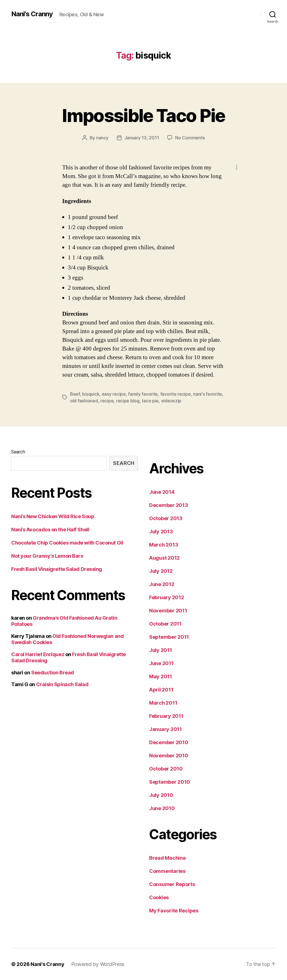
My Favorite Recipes (173, 911)
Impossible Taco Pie (143, 115)
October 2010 (166, 769)
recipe (107, 400)
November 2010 (168, 755)
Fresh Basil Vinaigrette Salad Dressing (56, 569)
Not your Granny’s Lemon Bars (47, 556)
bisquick (90, 394)
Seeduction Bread (52, 672)
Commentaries (167, 871)
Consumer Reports (172, 884)
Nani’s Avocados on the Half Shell (50, 529)
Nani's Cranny (32, 14)
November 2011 (168, 611)
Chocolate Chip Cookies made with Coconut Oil (67, 543)
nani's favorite (207, 394)
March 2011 (163, 703)
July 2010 (161, 795)
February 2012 (166, 597)
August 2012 (164, 558)
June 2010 (162, 808)
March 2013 (163, 545)
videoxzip (171, 400)
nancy (102, 137)
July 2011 (160, 650)
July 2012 (161, 571)
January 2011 (165, 729)
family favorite (143, 394)
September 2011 (169, 637)
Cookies (159, 897)
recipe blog (128, 400)
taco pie (150, 400)
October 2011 (165, 624)
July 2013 (161, 531)
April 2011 (161, 690)
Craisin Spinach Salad (62, 684)
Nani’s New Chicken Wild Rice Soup (52, 516)
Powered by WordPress (98, 964)
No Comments (190, 137)
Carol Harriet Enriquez (37, 654)
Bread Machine (167, 858)
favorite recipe (175, 394)
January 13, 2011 (141, 137)
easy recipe (114, 394)
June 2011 (161, 663)
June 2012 (161, 584)
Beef (75, 394)
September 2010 (169, 782)
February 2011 (166, 716)
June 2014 (162, 492)
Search (18, 452)
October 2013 (165, 518)
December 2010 (168, 742)
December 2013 (168, 505)
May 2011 (160, 676)
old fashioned (84, 400)
